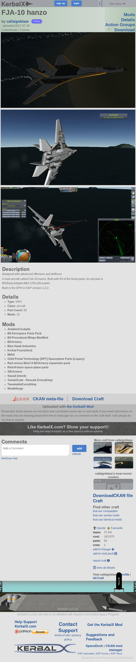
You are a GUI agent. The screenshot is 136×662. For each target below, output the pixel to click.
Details (128, 19)
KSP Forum (102, 653)
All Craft (98, 578)
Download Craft (88, 398)
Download (124, 29)
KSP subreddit (86, 653)
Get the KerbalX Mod (104, 624)
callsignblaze (18, 21)
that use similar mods (106, 515)
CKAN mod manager (114, 647)
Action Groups (120, 24)
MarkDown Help (9, 458)
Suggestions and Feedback (100, 636)
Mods (129, 14)
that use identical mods (107, 519)
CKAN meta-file (48, 398)
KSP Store (116, 653)
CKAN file (123, 495)
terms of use (62, 635)
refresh (76, 453)
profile (125, 574)
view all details (105, 567)
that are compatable (105, 511)
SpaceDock (94, 645)
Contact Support (68, 627)
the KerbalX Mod (80, 406)
